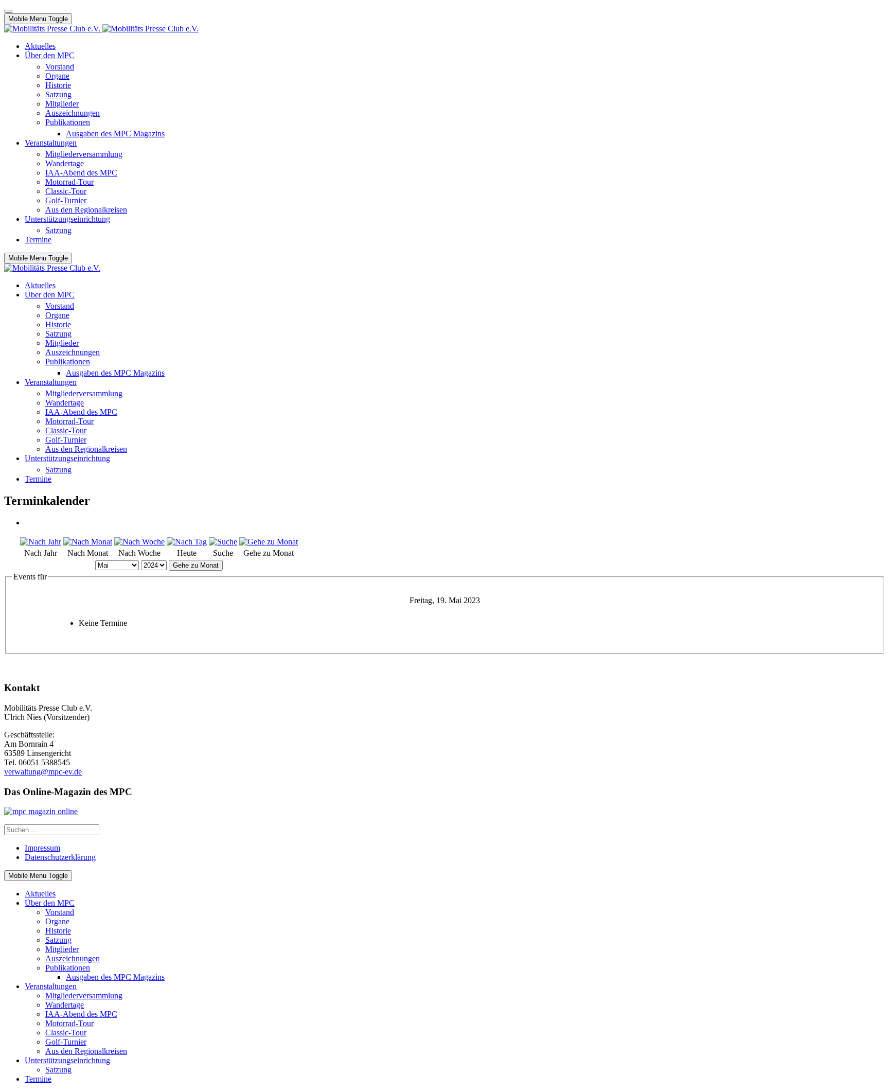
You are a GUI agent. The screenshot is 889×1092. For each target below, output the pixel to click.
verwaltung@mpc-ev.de (43, 771)
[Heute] (187, 541)
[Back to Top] (8, 11)
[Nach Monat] (87, 541)
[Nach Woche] (139, 541)
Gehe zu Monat (196, 565)
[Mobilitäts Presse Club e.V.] (101, 28)
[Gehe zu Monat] (268, 541)
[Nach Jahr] (40, 541)
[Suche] (223, 541)
